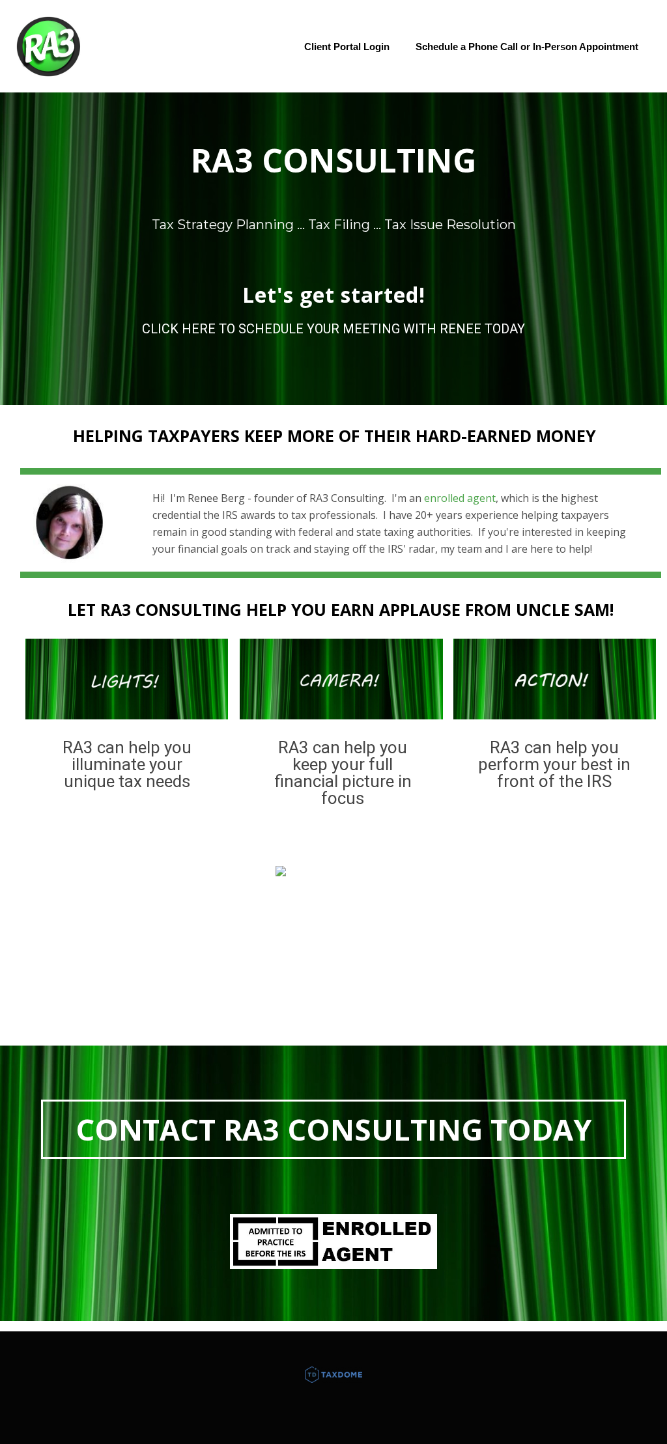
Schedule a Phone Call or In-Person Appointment (527, 46)
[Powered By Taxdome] (333, 1374)
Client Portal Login (347, 46)
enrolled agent (460, 498)
